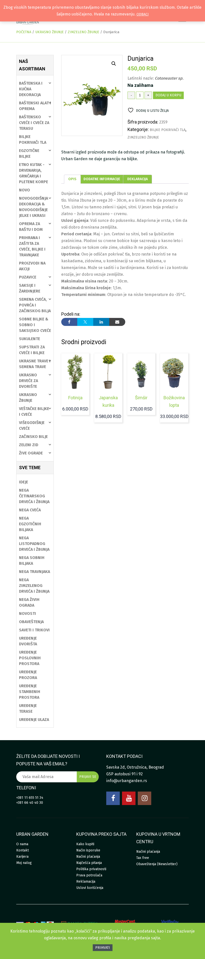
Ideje (23, 482)
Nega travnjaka (34, 571)
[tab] (72, 179)
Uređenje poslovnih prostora (30, 658)
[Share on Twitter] (85, 322)
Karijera (22, 856)
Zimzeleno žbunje (83, 32)
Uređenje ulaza (34, 719)
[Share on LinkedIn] (101, 322)
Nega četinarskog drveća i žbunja (34, 496)
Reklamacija (85, 881)
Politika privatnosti (91, 869)
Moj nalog (24, 863)
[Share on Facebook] (69, 322)
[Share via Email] (117, 322)
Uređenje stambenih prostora (29, 692)
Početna (23, 32)
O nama (22, 844)
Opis (72, 179)
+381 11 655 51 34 (29, 798)
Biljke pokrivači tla (168, 130)
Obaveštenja (31, 621)
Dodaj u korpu (168, 95)
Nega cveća (30, 510)
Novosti (27, 613)
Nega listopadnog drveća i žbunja (34, 544)
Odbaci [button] (142, 14)
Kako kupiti (85, 844)
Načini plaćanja (88, 856)
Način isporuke (88, 850)
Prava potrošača (89, 875)
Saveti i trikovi (34, 630)
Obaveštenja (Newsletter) (157, 864)
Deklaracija (137, 179)
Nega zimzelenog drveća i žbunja (34, 585)
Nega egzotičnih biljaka (30, 524)
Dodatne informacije (102, 179)
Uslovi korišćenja (89, 888)
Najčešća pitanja (89, 863)
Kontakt (22, 850)
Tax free (142, 858)
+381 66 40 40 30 (29, 803)
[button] (113, 63)
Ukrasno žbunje (49, 32)
